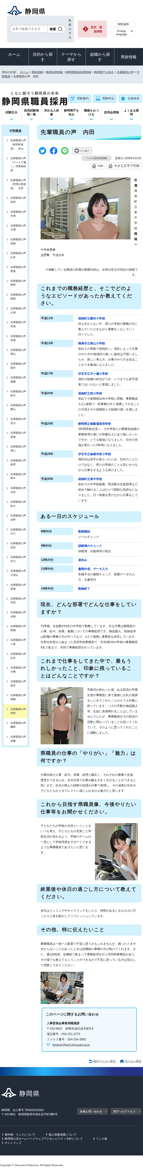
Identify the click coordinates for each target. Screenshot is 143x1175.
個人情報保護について (63, 1134)
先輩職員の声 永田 (19, 490)
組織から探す (100, 57)
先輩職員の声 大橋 (19, 669)
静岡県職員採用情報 (78, 72)
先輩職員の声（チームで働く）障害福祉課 (18, 164)
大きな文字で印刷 (126, 166)
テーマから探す (71, 57)
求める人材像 (51, 112)
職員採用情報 (54, 72)
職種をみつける (91, 112)
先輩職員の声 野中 (19, 476)
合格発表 (133, 98)
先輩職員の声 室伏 (19, 683)
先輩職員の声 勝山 (19, 407)
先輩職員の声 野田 (19, 282)
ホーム (14, 54)
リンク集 (101, 1138)
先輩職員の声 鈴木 (19, 393)
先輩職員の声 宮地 (19, 324)
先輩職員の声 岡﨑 (19, 697)
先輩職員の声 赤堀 (19, 338)
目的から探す (43, 57)
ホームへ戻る (133, 1061)
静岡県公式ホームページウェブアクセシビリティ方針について (44, 1138)
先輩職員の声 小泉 (19, 641)
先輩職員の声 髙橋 (19, 241)
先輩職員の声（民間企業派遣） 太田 (18, 184)
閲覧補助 (123, 24)
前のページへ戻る (104, 1061)
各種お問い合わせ (91, 1111)
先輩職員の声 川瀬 (19, 227)
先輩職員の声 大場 (19, 310)
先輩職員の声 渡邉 (19, 269)
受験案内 (83, 98)
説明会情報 (111, 112)
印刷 (100, 165)
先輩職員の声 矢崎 (19, 213)
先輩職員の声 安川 (19, 421)
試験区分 (12, 112)
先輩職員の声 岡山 (19, 351)
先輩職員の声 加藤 (19, 738)
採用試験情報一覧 (31, 112)
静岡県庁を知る (104, 72)
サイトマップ (13, 1142)
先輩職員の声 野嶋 (19, 628)
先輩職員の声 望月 (19, 365)
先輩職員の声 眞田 (19, 462)
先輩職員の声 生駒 (19, 614)
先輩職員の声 (125, 72)
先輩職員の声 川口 (19, 531)
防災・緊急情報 (96, 29)
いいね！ (85, 150)
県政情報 (128, 57)
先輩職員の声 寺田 (19, 600)
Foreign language (121, 32)
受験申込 (108, 98)
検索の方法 (70, 29)
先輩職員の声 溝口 (19, 448)
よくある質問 (131, 112)
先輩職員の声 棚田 (19, 724)
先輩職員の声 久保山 (19, 572)
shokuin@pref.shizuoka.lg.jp (71, 1044)
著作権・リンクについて (20, 1134)
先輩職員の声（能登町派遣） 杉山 (18, 144)
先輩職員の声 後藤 (19, 379)
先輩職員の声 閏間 (19, 296)
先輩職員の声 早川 (19, 559)
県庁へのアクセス (124, 1111)
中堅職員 (15, 130)
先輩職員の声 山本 (19, 255)
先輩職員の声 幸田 (19, 199)
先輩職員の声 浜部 (19, 545)
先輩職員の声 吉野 (19, 517)
